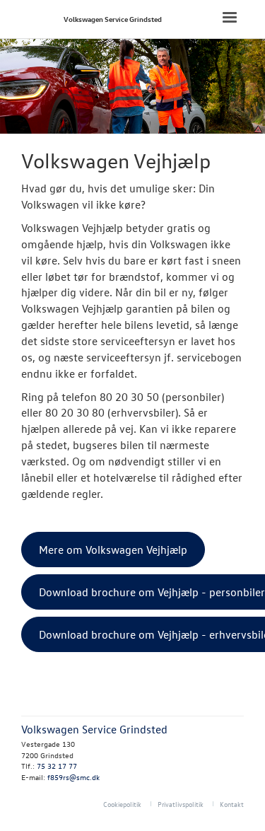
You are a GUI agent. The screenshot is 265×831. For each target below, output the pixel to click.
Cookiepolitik (122, 803)
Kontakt (232, 803)
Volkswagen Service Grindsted (113, 18)
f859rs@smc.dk (73, 777)
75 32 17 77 (57, 765)
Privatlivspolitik (181, 803)
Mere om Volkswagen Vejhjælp (113, 549)
